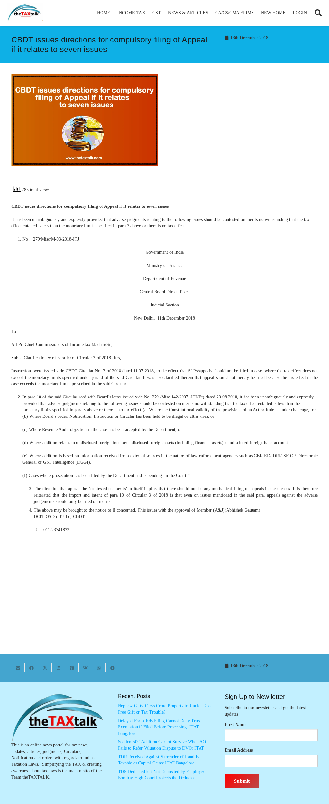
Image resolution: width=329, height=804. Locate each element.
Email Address (239, 750)
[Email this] (18, 667)
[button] (148, 13)
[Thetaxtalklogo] (25, 13)
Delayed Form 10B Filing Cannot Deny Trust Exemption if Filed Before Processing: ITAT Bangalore (159, 727)
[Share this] (31, 667)
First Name (235, 724)
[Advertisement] (244, 132)
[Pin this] (72, 667)
